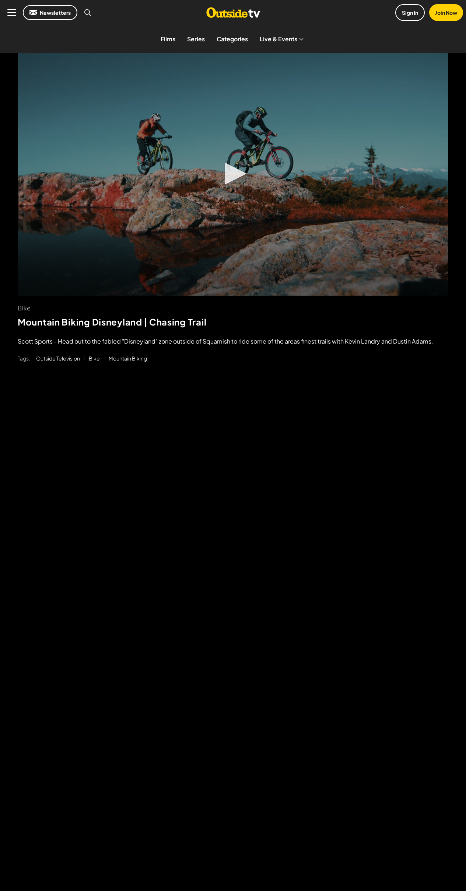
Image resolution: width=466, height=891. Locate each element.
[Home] (233, 12)
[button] (233, 173)
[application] (233, 174)
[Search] (87, 12)
